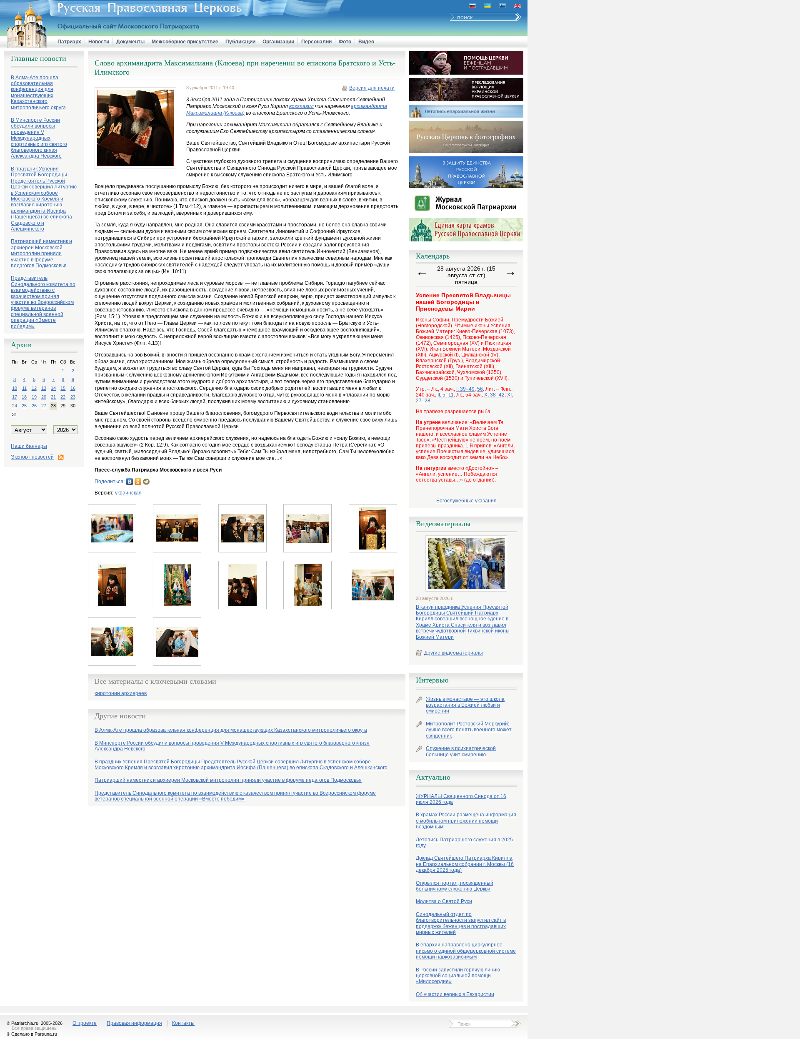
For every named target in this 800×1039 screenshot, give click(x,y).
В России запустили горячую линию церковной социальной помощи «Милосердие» (458, 976)
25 (24, 405)
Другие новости (120, 716)
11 (24, 388)
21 (53, 396)
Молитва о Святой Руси (444, 901)
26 (34, 405)
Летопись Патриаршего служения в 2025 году (464, 842)
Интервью (432, 680)
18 (24, 396)
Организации (278, 42)
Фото (345, 42)
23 (72, 396)
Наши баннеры (29, 446)
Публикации (240, 42)
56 (480, 389)
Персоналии (316, 42)
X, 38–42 (494, 395)
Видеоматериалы (443, 524)
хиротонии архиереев (121, 693)
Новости (98, 42)
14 (53, 388)
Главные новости (38, 58)
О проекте (84, 1023)
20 (43, 396)
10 (14, 388)
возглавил (301, 106)
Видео (366, 42)
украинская (128, 493)
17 (14, 396)
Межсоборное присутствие (185, 42)
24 (14, 405)
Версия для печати (372, 88)
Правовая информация (134, 1023)
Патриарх (69, 42)
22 (62, 396)
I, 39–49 (465, 389)
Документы (130, 42)
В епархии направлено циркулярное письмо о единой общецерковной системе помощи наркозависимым (466, 951)
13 (43, 388)
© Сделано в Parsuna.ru (32, 1033)
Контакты (183, 1023)
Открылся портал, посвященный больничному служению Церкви (454, 886)
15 (62, 388)
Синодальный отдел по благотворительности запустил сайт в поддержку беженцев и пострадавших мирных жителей (461, 923)
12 (34, 388)
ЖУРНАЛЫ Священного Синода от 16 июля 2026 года (461, 799)
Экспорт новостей (32, 457)
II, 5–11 (446, 395)
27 (43, 405)
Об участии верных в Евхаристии (455, 994)
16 (72, 388)
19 (34, 396)
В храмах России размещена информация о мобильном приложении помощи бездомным (466, 821)
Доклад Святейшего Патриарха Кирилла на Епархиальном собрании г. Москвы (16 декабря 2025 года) (465, 864)
